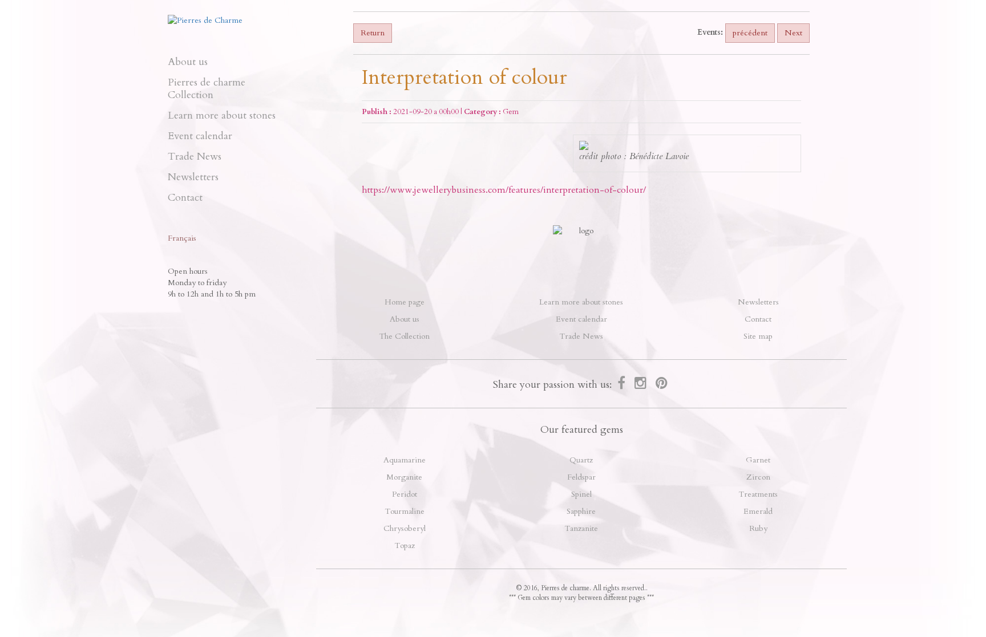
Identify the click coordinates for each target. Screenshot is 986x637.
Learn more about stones (222, 115)
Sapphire (581, 511)
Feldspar (581, 477)
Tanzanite (581, 528)
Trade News (194, 156)
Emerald (758, 511)
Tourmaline (405, 511)
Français (182, 238)
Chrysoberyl (404, 528)
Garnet (758, 460)
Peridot (404, 494)
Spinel (581, 494)
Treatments (758, 494)
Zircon (758, 477)
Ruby (758, 528)
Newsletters (193, 177)
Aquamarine (404, 460)
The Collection (404, 336)
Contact (185, 197)
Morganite (404, 477)
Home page (405, 302)
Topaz (404, 545)
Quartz (581, 460)
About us (188, 62)
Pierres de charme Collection (206, 88)
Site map (758, 336)
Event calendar (200, 136)
